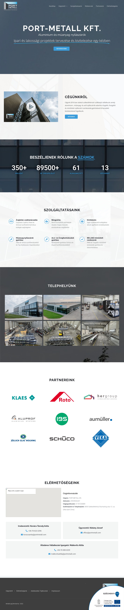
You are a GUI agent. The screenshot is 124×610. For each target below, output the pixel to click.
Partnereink (100, 6)
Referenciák (89, 6)
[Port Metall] (10, 6)
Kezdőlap (52, 6)
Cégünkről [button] (62, 6)
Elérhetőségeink (112, 6)
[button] (31, 107)
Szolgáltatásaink (76, 6)
